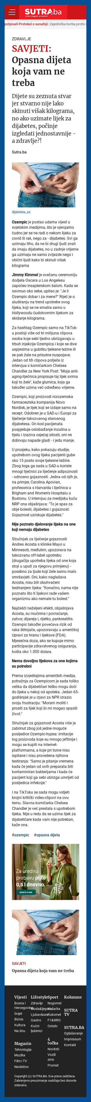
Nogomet (55, 1003)
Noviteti (53, 1049)
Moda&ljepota (41, 1009)
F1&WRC (54, 1020)
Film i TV (20, 1061)
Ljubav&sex (39, 1015)
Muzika (19, 1055)
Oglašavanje (73, 1033)
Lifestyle (39, 997)
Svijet (18, 1014)
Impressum (72, 1039)
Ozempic (21, 835)
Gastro (36, 1020)
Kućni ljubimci (36, 1028)
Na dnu (19, 1031)
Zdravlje (37, 1003)
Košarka (54, 1009)
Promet (53, 1065)
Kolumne (73, 997)
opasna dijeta (48, 835)
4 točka (53, 1041)
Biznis (18, 1019)
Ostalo (53, 1026)
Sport (53, 997)
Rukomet (54, 1015)
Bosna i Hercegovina (23, 1005)
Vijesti (20, 997)
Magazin (22, 1044)
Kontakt (70, 1045)
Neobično (21, 1067)
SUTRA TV (71, 1012)
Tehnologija (23, 1049)
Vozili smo (52, 1057)
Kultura (19, 1025)
